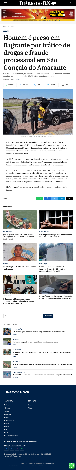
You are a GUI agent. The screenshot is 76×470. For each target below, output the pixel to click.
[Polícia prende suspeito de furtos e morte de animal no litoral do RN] (56, 219)
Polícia (18, 80)
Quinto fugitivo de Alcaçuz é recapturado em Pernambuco (19, 268)
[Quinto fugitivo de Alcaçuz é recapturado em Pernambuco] (20, 252)
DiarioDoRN (49, 463)
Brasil (15, 334)
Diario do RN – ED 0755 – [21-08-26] (16, 445)
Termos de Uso (13, 465)
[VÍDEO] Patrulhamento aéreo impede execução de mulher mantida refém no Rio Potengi (18, 237)
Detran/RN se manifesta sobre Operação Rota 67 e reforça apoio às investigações (55, 297)
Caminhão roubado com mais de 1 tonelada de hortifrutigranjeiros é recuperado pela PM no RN (52, 269)
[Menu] (5, 3)
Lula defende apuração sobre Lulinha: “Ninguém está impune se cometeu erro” (39, 332)
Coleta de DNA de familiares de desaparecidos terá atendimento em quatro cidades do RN (42, 375)
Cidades (15, 377)
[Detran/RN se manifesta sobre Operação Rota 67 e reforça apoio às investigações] (56, 284)
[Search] (71, 3)
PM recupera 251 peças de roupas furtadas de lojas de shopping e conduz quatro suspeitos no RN (18, 301)
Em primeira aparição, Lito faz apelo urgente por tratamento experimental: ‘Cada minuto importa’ (42, 353)
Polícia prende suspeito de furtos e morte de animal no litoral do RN (55, 236)
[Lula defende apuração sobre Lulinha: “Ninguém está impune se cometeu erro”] (7, 331)
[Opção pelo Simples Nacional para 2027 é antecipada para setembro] (7, 341)
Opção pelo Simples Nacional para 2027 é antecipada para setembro (35, 342)
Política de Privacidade (37, 465)
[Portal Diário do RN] (38, 3)
